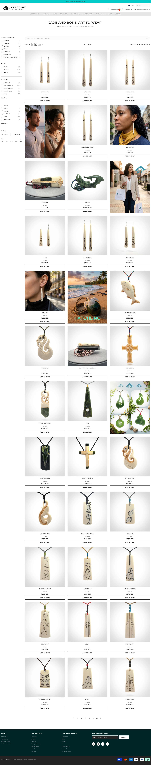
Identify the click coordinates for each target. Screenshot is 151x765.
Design (5, 79)
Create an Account (144, 9)
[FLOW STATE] (87, 235)
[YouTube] (103, 744)
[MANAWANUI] (45, 346)
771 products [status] (87, 44)
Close (149, 1)
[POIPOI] (87, 677)
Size (4, 63)
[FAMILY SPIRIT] (45, 622)
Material (5, 105)
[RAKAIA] (87, 180)
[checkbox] (11, 40)
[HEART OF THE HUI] (130, 567)
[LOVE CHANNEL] (130, 70)
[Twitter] (107, 744)
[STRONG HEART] (130, 677)
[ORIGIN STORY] (130, 622)
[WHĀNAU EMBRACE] (45, 677)
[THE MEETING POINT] (87, 511)
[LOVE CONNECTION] (87, 125)
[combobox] (141, 5)
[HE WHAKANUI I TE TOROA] (87, 346)
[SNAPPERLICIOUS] (130, 291)
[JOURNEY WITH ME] (45, 567)
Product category (8, 37)
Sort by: (139, 44)
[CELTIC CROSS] (130, 346)
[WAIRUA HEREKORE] (45, 401)
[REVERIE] (45, 291)
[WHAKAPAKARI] (130, 456)
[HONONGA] (45, 180)
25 (97, 718)
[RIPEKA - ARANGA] (87, 456)
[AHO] (87, 401)
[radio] (32, 44)
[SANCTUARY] (87, 567)
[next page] (101, 718)
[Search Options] (148, 38)
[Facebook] (93, 744)
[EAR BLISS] (87, 70)
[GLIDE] (45, 235)
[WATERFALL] (130, 125)
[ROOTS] (87, 622)
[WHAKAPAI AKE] (45, 511)
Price (4, 131)
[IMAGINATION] (45, 70)
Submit (123, 737)
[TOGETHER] (130, 511)
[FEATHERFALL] (130, 235)
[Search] (143, 5)
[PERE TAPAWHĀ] (45, 456)
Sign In (136, 9)
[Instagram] (98, 744)
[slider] (2, 139)
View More (4, 98)
